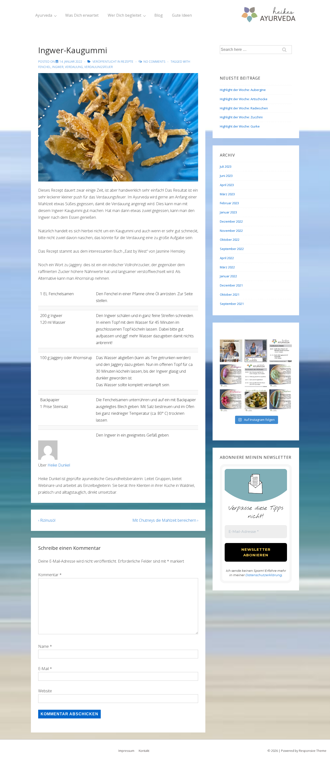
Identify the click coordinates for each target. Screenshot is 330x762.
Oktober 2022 (229, 239)
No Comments (154, 62)
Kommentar (50, 574)
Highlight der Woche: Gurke (240, 126)
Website (45, 691)
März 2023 (227, 194)
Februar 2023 (229, 203)
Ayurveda (43, 15)
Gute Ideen (182, 15)
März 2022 (227, 267)
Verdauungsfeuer (98, 67)
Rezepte (127, 62)
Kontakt (144, 750)
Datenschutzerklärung (263, 575)
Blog (158, 15)
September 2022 (232, 249)
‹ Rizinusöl (46, 520)
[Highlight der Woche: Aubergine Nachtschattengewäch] (231, 375)
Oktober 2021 (229, 294)
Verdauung (74, 67)
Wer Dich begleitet (124, 15)
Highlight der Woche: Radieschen (244, 108)
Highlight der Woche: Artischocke (243, 99)
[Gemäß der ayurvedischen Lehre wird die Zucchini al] (280, 400)
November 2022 (231, 230)
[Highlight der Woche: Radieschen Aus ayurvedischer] (231, 400)
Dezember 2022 (231, 221)
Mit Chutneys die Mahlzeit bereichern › (165, 520)
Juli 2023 (225, 166)
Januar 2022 (228, 276)
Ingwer (58, 67)
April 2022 (227, 258)
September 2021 (232, 304)
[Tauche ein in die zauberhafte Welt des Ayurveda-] (280, 351)
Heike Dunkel (59, 465)
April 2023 (227, 185)
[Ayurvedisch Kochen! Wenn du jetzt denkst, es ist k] (231, 351)
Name (43, 646)
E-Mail (43, 668)
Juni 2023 (226, 176)
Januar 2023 (228, 212)
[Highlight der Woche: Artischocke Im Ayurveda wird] (280, 375)
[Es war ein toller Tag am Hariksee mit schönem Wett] (256, 351)
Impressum (126, 750)
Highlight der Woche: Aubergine (243, 90)
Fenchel (44, 67)
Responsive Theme (312, 750)
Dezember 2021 (231, 285)
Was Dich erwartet (82, 15)
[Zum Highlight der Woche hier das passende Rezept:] (256, 400)
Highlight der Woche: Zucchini (241, 117)
